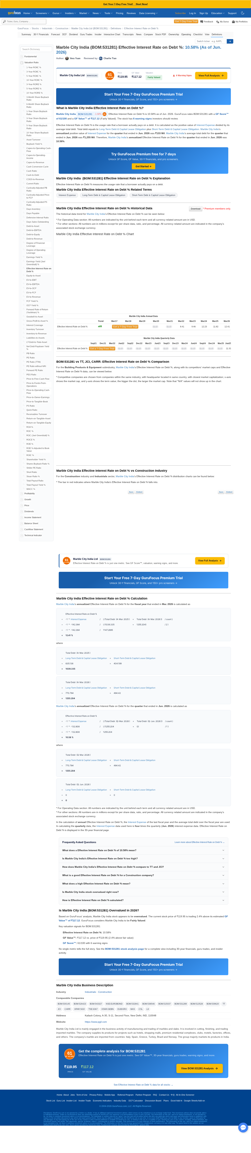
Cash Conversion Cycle (37, 167)
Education (217, 13)
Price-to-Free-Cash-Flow (37, 379)
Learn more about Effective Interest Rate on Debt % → (200, 842)
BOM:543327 (96, 1004)
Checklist (198, 34)
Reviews (131, 13)
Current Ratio (32, 183)
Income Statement (32, 517)
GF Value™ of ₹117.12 (87, 118)
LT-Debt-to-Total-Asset (36, 342)
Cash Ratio (31, 171)
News (96, 13)
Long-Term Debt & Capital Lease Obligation (122, 129)
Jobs (72, 1095)
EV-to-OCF (31, 288)
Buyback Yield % (34, 144)
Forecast (55, 34)
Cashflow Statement (33, 529)
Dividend (73, 34)
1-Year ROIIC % (33, 67)
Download (195, 209)
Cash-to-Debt (32, 175)
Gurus (56, 13)
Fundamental (30, 56)
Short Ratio (31, 472)
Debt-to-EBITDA (33, 230)
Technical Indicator (33, 535)
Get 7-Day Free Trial (186, 21)
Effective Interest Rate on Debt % (141, 28)
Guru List (61, 1101)
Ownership (174, 34)
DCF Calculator (136, 1101)
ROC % (29, 431)
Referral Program (125, 1095)
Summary (26, 34)
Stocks (35, 28)
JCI (59, 1009)
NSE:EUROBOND (114, 1004)
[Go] (230, 41)
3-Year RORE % (33, 84)
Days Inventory (33, 209)
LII (148, 1009)
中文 (173, 1095)
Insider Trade (85, 1101)
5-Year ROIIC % (33, 76)
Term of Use (81, 1095)
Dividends (29, 511)
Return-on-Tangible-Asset (38, 418)
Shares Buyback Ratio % (38, 464)
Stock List (50, 1101)
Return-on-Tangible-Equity (38, 423)
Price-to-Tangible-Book (37, 401)
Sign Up (203, 13)
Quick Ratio (31, 410)
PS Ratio (30, 406)
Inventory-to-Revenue (36, 333)
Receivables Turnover (36, 414)
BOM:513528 (197, 1004)
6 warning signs (142, 118)
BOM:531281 (92, 114)
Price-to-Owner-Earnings (38, 397)
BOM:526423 (80, 1004)
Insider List (71, 1101)
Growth (27, 499)
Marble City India (66, 114)
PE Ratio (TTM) (33, 362)
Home (27, 13)
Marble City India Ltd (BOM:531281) (89, 28)
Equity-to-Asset (33, 276)
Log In (192, 13)
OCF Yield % (32, 305)
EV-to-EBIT (31, 280)
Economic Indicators (102, 1101)
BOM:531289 (181, 1004)
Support (232, 13)
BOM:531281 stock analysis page (124, 948)
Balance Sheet (31, 523)
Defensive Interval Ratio (37, 217)
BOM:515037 (164, 1004)
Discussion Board (153, 1101)
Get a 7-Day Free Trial (125, 326)
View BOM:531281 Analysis (197, 1068)
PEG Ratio (31, 374)
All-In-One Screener (185, 1095)
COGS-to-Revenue (35, 179)
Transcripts (128, 34)
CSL (141, 1009)
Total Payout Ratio (34, 481)
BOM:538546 (148, 1004)
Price (26, 505)
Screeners (41, 13)
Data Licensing (147, 13)
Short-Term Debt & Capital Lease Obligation (175, 129)
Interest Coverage (34, 325)
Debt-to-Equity (33, 234)
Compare (148, 34)
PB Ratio (30, 353)
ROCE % (30, 440)
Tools (107, 13)
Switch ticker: (203, 41)
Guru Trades (86, 34)
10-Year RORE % (34, 93)
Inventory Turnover (35, 329)
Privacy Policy (95, 1095)
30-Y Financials (41, 34)
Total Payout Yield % (36, 485)
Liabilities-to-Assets (35, 338)
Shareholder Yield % (36, 459)
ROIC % (30, 455)
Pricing (119, 13)
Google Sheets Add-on (194, 1101)
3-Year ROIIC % (33, 72)
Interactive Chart (112, 34)
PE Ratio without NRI (36, 366)
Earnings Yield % (34, 257)
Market (83, 13)
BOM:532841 (132, 1004)
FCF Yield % (32, 301)
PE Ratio (30, 358)
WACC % (30, 489)
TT (224, 1004)
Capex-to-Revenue (35, 162)
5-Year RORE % (33, 88)
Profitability (29, 493)
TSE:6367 (93, 1009)
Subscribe (180, 13)
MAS (132, 1009)
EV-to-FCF (31, 292)
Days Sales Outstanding (37, 222)
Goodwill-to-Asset (34, 317)
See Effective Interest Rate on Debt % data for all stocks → (143, 1084)
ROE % (29, 444)
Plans (166, 1101)
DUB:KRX (122, 1009)
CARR (68, 1009)
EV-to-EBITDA (32, 284)
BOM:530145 (64, 1004)
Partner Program (143, 1095)
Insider (98, 34)
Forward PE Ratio (34, 370)
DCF (64, 34)
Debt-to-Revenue (34, 239)
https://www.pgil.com (96, 1021)
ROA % (29, 427)
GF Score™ (69, 943)
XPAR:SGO (79, 1009)
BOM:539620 (213, 1004)
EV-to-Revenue (33, 297)
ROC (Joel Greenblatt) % (38, 435)
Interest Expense (206, 125)
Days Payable (32, 213)
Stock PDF (160, 34)
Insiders (69, 13)
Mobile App (109, 1095)
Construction (61, 28)
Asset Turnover (33, 140)
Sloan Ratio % (33, 476)
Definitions (116, 28)
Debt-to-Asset (32, 226)
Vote (207, 34)
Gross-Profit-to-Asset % (37, 321)
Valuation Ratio (31, 62)
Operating (186, 34)
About (66, 1095)
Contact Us (164, 1095)
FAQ (155, 1095)
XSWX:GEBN (107, 1009)
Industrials (47, 28)
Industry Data (120, 1101)
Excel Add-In (176, 1101)
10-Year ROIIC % (34, 80)
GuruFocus (23, 28)
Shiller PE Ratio (33, 468)
